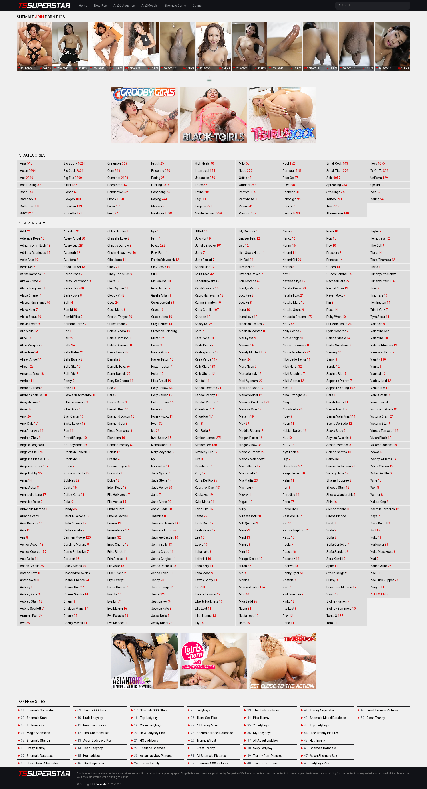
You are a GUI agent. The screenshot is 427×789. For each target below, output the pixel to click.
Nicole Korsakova (296, 345)
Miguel (245, 502)
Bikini (70, 185)
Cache (70, 487)
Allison (27, 366)
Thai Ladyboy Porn (266, 710)
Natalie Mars (293, 302)
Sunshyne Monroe (341, 587)
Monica (245, 580)
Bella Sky (72, 366)
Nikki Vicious (293, 381)
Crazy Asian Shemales (42, 763)
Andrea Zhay (30, 438)
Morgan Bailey (252, 587)
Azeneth (72, 252)
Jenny (157, 580)
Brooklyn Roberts (78, 452)
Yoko (376, 537)
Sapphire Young (340, 388)
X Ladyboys (261, 725)
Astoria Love (30, 573)
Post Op (290, 178)
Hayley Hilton (162, 359)
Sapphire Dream (339, 381)
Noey (287, 416)
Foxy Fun (159, 252)
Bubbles (71, 480)
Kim (199, 423)
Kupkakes (204, 494)
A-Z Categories (124, 5)
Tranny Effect (206, 740)
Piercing (247, 213)
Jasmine (159, 516)
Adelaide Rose (32, 238)
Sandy (333, 366)
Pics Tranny (261, 718)
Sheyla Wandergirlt (340, 494)
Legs (201, 199)
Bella (69, 345)
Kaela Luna (205, 267)
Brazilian (73, 206)
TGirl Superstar (93, 763)
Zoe (375, 573)
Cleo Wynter (118, 288)
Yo (375, 530)
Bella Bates (74, 352)
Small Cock (337, 163)
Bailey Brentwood (77, 281)
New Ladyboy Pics (152, 733)
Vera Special (380, 402)
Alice (25, 338)
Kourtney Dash (207, 487)
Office (245, 178)
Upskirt (377, 185)
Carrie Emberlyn (76, 551)
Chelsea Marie (76, 608)
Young (377, 199)
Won (374, 487)
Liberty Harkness (209, 601)
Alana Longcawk (33, 288)
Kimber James (208, 438)
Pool (289, 163)
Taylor (375, 231)
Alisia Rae (29, 352)
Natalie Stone (293, 309)
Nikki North (292, 366)
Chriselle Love (118, 238)
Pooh (332, 231)
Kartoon (202, 317)
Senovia (333, 459)
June (200, 252)
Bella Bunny (73, 359)
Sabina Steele (338, 338)
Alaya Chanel (30, 295)
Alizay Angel (31, 359)
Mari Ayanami (251, 381)
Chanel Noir (74, 587)
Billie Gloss (73, 409)
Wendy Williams (383, 459)
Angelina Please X (35, 459)
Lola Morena (249, 281)
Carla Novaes (75, 523)
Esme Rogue (117, 587)
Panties (247, 192)
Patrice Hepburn (296, 530)
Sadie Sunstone (338, 345)
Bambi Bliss (73, 317)
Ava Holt (72, 231)
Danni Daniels (119, 373)
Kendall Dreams (208, 388)
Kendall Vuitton (207, 402)
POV (289, 185)
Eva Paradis (117, 615)
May (244, 423)
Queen (333, 267)
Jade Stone (161, 480)
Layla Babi (204, 523)
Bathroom (30, 206)
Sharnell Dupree (338, 480)
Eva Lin (114, 601)
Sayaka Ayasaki (338, 438)
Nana (287, 231)
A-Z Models (149, 5)
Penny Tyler (293, 573)
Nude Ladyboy (93, 718)
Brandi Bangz (75, 438)
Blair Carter (74, 416)
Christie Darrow (119, 245)
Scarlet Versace (338, 445)
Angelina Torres (34, 466)
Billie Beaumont (76, 402)
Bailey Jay (74, 288)
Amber (27, 381)
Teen (333, 206)
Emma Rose (118, 530)
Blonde (71, 192)
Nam (244, 623)
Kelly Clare (205, 366)
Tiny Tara (379, 295)
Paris (288, 502)
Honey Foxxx (162, 416)
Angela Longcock (33, 445)
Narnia (288, 267)
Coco (113, 302)
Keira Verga (206, 359)
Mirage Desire (250, 559)
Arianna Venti (31, 516)
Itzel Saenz (161, 438)
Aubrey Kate (31, 594)
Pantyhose (248, 199)
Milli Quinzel (248, 523)
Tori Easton (380, 302)
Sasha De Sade (339, 423)
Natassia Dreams (298, 317)
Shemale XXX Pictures (212, 763)
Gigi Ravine (161, 281)
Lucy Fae (246, 295)
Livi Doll (246, 260)
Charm (70, 601)
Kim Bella (202, 430)
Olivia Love (292, 466)
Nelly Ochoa (293, 331)
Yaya (375, 516)
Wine (375, 480)
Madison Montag (252, 331)
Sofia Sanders (337, 551)
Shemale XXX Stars (153, 710)
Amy (25, 416)
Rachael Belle (338, 281)
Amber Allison (31, 388)
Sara (331, 395)
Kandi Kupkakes (207, 281)
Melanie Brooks (252, 452)
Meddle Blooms (251, 430)
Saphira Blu (336, 373)
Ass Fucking (30, 185)
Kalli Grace (204, 274)
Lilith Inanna (205, 615)
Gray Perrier (161, 324)
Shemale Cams (175, 5)
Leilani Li (203, 559)
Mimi (244, 530)
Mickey (246, 494)
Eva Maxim (117, 608)
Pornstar (292, 170)
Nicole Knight (293, 338)
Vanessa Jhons (382, 352)
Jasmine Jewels (165, 523)
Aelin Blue (29, 260)
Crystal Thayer (119, 317)
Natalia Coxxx (294, 288)
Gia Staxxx (160, 267)
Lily (199, 623)
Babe (26, 192)
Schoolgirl (292, 199)
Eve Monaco (118, 623)
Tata (331, 623)
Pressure (334, 252)
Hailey (156, 345)
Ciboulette (116, 260)
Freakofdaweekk (165, 260)
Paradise (291, 494)
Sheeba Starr (337, 487)
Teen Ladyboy (93, 748)
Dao (112, 388)
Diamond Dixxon (120, 416)
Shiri (331, 502)
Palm (288, 480)
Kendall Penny (207, 395)
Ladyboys (203, 710)
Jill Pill (201, 231)
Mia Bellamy (249, 466)
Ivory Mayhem (163, 452)
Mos (244, 594)
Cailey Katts (74, 494)
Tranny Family (149, 763)
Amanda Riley (32, 373)
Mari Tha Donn (251, 388)
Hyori (157, 423)
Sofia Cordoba (337, 544)
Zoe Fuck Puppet (384, 580)
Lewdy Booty (206, 580)
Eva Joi (114, 594)
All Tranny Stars (208, 725)
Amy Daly (29, 423)
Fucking (160, 185)
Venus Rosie (380, 395)
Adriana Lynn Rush (35, 245)
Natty (288, 324)
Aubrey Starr (31, 601)
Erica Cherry (118, 544)
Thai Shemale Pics (96, 733)
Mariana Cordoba (254, 402)
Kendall (202, 381)
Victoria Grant (382, 416)
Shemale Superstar (40, 710)
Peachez (291, 559)
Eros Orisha (117, 573)
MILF (244, 163)
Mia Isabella (250, 473)
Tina (374, 288)
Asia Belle (29, 559)
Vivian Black (380, 438)
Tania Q (334, 615)
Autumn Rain (31, 615)
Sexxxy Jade (337, 473)
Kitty (200, 473)
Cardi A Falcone (77, 516)
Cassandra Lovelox (78, 573)
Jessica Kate (161, 608)
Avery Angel (74, 238)
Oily (286, 459)
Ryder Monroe (338, 331)
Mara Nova (247, 366)
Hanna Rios (160, 352)
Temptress (380, 238)
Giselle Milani (161, 295)
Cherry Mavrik (75, 623)
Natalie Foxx (293, 295)
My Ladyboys (262, 733)
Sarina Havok (336, 409)
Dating (197, 5)
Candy (70, 509)
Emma (114, 523)
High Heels (204, 163)
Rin (329, 302)
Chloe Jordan (118, 231)
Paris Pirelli (291, 509)
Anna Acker (29, 487)
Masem (246, 416)
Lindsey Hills (249, 238)
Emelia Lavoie (118, 516)
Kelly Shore (205, 373)
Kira (199, 459)
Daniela (113, 359)
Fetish (157, 163)
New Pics (100, 5)
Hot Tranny (317, 740)
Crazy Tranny (36, 748)
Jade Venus (161, 487)
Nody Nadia (293, 409)
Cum (113, 170)
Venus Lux (379, 388)
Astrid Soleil (29, 580)
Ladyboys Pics (320, 763)
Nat (287, 274)
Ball (68, 302)
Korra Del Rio (206, 480)
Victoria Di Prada (384, 409)
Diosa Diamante (119, 430)
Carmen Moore (77, 537)
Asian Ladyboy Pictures (156, 755)
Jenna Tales (162, 573)
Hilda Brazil (161, 381)
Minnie (245, 544)
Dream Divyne (119, 466)
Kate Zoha (204, 338)
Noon (288, 423)
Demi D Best (118, 409)
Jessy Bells (160, 615)
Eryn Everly (116, 580)
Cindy (113, 267)
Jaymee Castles (164, 537)
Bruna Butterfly (76, 473)
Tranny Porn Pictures (267, 755)
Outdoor (247, 185)
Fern (155, 238)
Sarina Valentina (341, 416)
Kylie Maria (204, 502)
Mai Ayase (247, 338)
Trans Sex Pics (207, 718)
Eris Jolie (115, 566)
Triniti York (379, 309)
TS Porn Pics (35, 725)
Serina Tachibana (340, 466)
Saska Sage (336, 430)
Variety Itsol (380, 381)
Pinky (288, 601)
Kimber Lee (206, 445)
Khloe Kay (204, 416)
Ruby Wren (336, 317)
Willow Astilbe (381, 473)
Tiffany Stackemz (384, 274)
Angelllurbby (31, 473)
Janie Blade (161, 509)
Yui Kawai (379, 544)
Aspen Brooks (32, 566)
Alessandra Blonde (35, 302)
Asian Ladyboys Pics (97, 740)
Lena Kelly (204, 566)
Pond (288, 623)
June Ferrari (204, 260)
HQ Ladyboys (149, 740)
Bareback (29, 199)
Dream (114, 459)
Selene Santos (338, 452)
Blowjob (73, 199)
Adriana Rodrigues (35, 252)
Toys (377, 163)
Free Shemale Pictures (382, 710)
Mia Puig (246, 487)
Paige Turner (294, 473)
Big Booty (74, 163)
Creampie (117, 163)
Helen (157, 373)
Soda (331, 530)
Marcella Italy (250, 373)
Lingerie (203, 206)
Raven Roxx (335, 295)
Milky (243, 509)
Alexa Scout (30, 317)
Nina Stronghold (296, 395)
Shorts (289, 206)
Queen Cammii (339, 274)
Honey (157, 409)
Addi (25, 231)
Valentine (379, 338)
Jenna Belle (161, 544)
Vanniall (378, 373)
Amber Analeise (33, 395)
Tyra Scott (379, 317)
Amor (26, 409)
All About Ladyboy (265, 740)
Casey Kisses (75, 566)
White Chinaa (381, 466)
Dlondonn (116, 438)
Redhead (292, 192)
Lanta (201, 516)
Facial (114, 206)
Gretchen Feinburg (165, 331)
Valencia (377, 324)
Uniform (379, 178)
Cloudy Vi (116, 295)
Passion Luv (292, 516)
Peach (289, 551)
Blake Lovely (74, 423)
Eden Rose (117, 487)
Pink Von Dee (293, 594)
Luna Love (248, 317)
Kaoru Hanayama (209, 295)
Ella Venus (116, 502)
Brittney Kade (75, 445)
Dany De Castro (120, 381)
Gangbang (160, 192)
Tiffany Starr (382, 281)
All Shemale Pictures (211, 755)
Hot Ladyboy (92, 755)
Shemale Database (40, 755)
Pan (287, 487)
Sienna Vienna (337, 509)
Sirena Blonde (337, 516)
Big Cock (73, 170)
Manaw (246, 345)
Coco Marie (116, 309)
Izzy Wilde (160, 466)
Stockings (336, 192)
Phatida (289, 580)
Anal (26, 163)
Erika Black (117, 551)
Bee (68, 331)
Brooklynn (73, 459)
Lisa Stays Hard (252, 252)
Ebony (115, 199)
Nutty (288, 445)
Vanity (376, 366)
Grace (157, 309)
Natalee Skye (294, 281)
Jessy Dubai (161, 623)
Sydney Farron (337, 601)
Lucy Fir (245, 302)
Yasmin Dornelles (384, 509)
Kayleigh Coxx (207, 352)
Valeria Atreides (383, 345)
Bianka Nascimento (79, 395)
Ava (25, 623)
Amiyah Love (31, 402)
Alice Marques (31, 345)
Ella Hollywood (118, 494)
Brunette (73, 213)
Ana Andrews (31, 430)
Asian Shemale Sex (323, 755)
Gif (154, 274)
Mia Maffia (248, 480)
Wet (375, 192)
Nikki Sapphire (294, 373)
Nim (287, 388)
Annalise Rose (31, 502)
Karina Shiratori (208, 302)
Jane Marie (161, 502)
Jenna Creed (162, 551)
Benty (69, 381)
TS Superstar (99, 784)
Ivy (154, 459)
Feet (112, 213)
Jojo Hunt (203, 238)
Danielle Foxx (118, 366)
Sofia (331, 537)
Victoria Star (380, 423)
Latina (202, 192)
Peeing (246, 206)
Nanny (289, 245)
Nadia (245, 608)
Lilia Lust (203, 608)
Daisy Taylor (118, 352)
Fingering (160, 170)
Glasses (158, 206)
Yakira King (379, 502)
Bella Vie (71, 373)
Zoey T (377, 587)
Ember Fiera (118, 509)
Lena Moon (204, 573)
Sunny (332, 580)
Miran (245, 566)
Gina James (160, 288)
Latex (201, 185)
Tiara (376, 252)
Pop (331, 238)
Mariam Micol (250, 395)
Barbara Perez (75, 324)
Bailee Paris (74, 274)
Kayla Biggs (205, 345)
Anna (26, 480)
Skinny (291, 213)
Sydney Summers (341, 608)
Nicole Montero (296, 352)
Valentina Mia (382, 331)
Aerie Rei (27, 267)
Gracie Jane (161, 317)
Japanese (205, 178)
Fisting (158, 178)
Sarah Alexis (337, 402)
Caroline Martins (76, 544)
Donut (113, 452)
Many (245, 359)
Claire (113, 281)
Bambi (70, 309)
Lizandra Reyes (251, 274)
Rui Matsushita (339, 324)
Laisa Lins (204, 509)
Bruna (70, 466)
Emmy (114, 537)
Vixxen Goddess (383, 445)
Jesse (158, 594)
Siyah (331, 523)
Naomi (289, 252)
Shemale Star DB (39, 740)
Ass (26, 178)
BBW (26, 213)
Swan (332, 594)
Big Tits (73, 178)
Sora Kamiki (336, 559)
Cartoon (71, 559)
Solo (333, 178)
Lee (199, 537)
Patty (288, 537)
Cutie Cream (117, 324)
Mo (242, 573)
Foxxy (158, 245)
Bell (68, 338)
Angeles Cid (31, 452)
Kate (199, 331)
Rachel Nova (337, 288)
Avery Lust (73, 245)
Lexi (200, 587)
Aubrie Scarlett (32, 608)
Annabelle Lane (33, 494)
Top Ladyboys (319, 725)
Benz (69, 388)
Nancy (289, 238)
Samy (331, 359)
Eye (156, 231)
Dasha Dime (117, 402)
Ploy (288, 615)
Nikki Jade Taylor (296, 359)
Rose (332, 309)
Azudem (71, 260)
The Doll (377, 245)
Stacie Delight (337, 573)
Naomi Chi (292, 260)
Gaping (159, 199)
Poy (331, 245)
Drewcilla (115, 473)
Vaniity (378, 359)
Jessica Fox (161, 601)
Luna (244, 309)
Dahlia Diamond (119, 345)
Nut (287, 438)
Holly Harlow (162, 388)
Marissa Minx (250, 409)
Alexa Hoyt (29, 309)
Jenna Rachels (163, 566)
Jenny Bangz (162, 587)
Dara (112, 395)
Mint (244, 551)
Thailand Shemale (152, 748)
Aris (24, 537)
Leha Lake (203, 551)
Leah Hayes (205, 530)
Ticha (376, 267)
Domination (117, 192)
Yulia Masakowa (383, 551)
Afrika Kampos (32, 274)
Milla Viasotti (250, 516)
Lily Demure (249, 231)
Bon (68, 430)
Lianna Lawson (207, 594)
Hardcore (161, 213)
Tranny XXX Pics (94, 710)
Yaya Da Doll (380, 523)
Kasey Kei (204, 324)
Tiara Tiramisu (382, 260)
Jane (156, 494)
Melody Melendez (252, 459)
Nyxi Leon (291, 452)
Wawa (376, 452)
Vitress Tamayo (384, 430)
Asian (28, 170)
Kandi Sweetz (207, 288)
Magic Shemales (38, 733)
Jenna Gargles (163, 559)
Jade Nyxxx (160, 473)
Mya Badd (248, 601)
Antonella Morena (34, 509)
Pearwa (290, 566)
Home (83, 5)
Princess (334, 260)
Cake (68, 502)
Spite (332, 566)
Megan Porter (250, 438)
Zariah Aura (380, 566)
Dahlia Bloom (118, 331)
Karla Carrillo (207, 309)
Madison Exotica (251, 324)
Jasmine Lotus (163, 530)
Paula (288, 544)
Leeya (201, 544)
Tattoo (334, 199)
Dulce (113, 480)
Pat (287, 523)
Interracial (205, 170)
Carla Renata (74, 530)
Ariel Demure (31, 523)
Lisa (244, 245)
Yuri (374, 559)
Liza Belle (247, 267)
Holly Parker (161, 395)
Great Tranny (206, 748)
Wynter (376, 494)
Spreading (336, 185)
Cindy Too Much (119, 274)
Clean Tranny (376, 718)
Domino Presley (120, 445)
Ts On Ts (379, 170)
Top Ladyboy (149, 718)
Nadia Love (248, 615)
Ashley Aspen (32, 544)
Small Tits (337, 170)
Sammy (334, 352)
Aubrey (27, 587)
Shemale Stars (37, 718)
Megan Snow (250, 445)
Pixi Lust (290, 608)
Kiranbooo (203, 466)
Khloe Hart (204, 409)
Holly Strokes (162, 402)
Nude (245, 170)
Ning (287, 402)
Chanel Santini (76, 594)
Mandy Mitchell (252, 352)
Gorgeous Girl (162, 302)
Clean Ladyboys (151, 725)
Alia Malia (29, 331)
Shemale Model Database (215, 733)
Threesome (337, 213)
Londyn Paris (249, 288)
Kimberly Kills (206, 452)
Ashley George (33, 551)
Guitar (157, 338)
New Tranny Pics (94, 725)
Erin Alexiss (117, 559)
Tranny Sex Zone (265, 763)
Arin (25, 530)
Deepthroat (117, 185)
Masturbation (208, 213)
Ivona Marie (161, 445)
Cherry (70, 615)
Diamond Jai (117, 423)
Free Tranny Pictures (324, 733)
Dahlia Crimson (120, 338)
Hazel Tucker (161, 366)
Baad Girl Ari (74, 267)
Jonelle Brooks (208, 245)
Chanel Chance (76, 580)
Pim (287, 587)
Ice (155, 430)
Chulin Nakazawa (121, 252)
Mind (244, 537)
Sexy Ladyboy (262, 748)
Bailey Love (73, 295)
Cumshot (117, 178)
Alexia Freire (30, 324)
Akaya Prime (31, 281)
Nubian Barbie (294, 430)
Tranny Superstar (322, 710)
